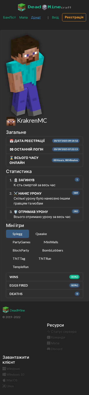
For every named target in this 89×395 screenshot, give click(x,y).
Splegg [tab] (17, 234)
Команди (57, 337)
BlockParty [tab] (21, 250)
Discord (56, 349)
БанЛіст (9, 17)
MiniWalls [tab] (51, 242)
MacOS (11, 380)
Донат (36, 17)
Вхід (55, 17)
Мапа (23, 17)
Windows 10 (15, 374)
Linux (10, 386)
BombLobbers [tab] (52, 250)
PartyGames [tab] (21, 242)
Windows (13, 368)
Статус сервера (63, 331)
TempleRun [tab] (21, 267)
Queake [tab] (41, 234)
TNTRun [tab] (44, 258)
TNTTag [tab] (19, 258)
